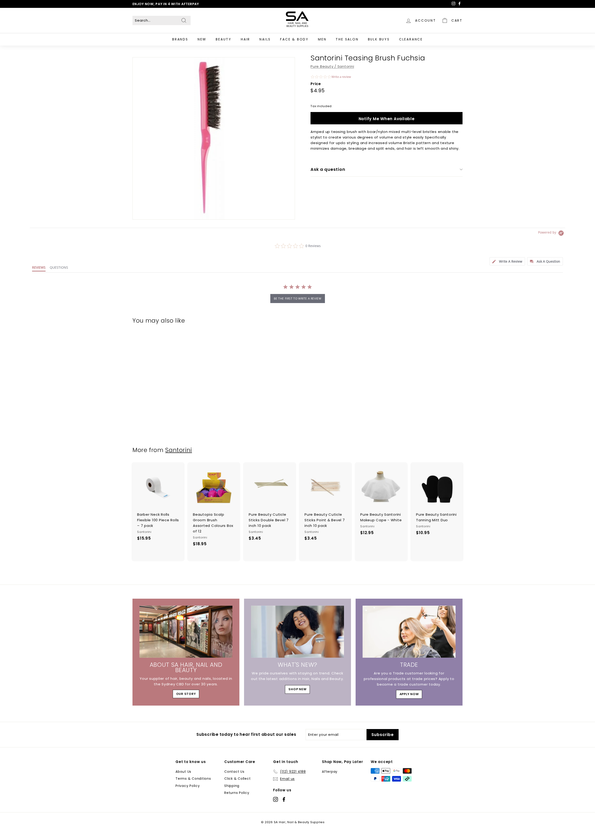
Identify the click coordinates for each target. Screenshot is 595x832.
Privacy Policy (187, 785)
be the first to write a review (297, 298)
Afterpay (329, 771)
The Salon (347, 39)
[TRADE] (409, 632)
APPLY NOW (409, 694)
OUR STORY (186, 694)
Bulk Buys (379, 39)
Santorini (178, 450)
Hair (245, 39)
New (202, 39)
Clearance (411, 39)
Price (316, 83)
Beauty (223, 39)
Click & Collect (237, 778)
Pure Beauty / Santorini (332, 66)
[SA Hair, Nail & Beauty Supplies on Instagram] (275, 799)
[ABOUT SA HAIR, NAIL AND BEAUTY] (185, 632)
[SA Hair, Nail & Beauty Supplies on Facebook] (283, 799)
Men (322, 39)
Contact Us (234, 771)
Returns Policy (236, 792)
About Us (183, 771)
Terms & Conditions (193, 778)
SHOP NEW (297, 689)
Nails (265, 39)
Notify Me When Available (387, 119)
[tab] (507, 261)
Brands (180, 39)
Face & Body (294, 39)
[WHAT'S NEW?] (297, 632)
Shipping (231, 785)
